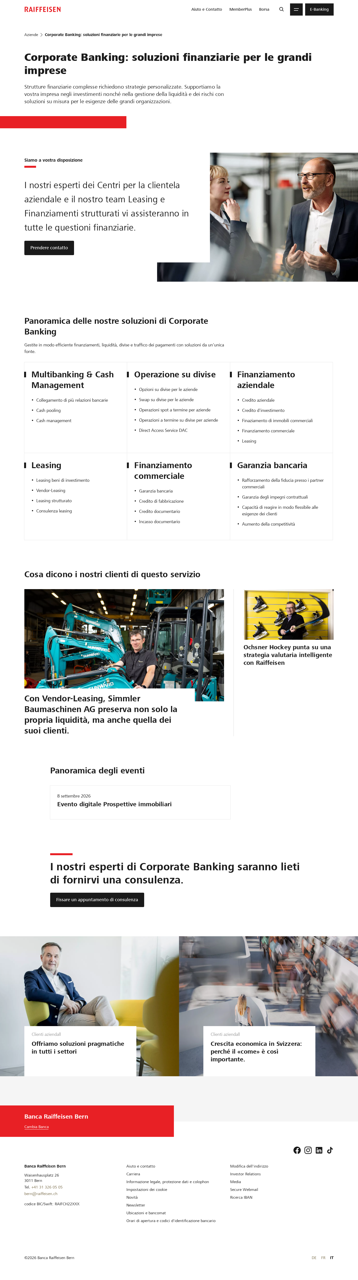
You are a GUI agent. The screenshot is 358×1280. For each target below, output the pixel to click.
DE (314, 1257)
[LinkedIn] (319, 1150)
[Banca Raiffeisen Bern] (42, 9)
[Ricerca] (281, 9)
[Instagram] (308, 1150)
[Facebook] (297, 1150)
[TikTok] (330, 1150)
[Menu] (296, 9)
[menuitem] (206, 9)
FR (323, 1257)
